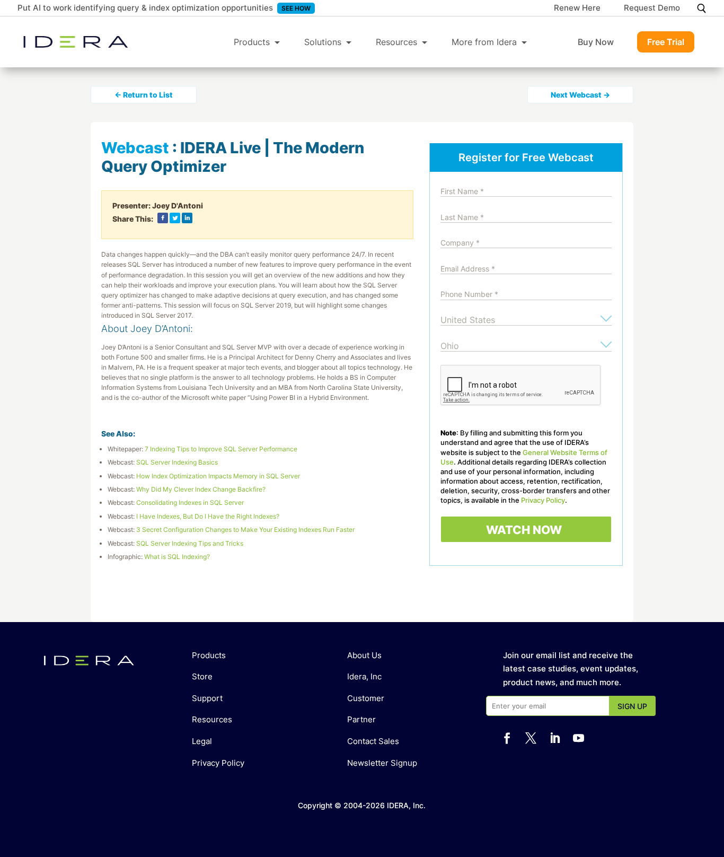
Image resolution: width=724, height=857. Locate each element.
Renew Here (577, 8)
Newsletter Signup (382, 763)
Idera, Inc (364, 676)
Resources (396, 42)
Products (252, 42)
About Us (364, 655)
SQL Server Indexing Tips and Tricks (189, 543)
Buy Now (596, 42)
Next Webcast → (580, 94)
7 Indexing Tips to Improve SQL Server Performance (221, 449)
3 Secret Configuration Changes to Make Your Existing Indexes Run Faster (245, 530)
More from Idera (484, 42)
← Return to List (143, 94)
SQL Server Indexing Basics (177, 462)
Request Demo (652, 8)
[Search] (701, 8)
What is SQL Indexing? (177, 557)
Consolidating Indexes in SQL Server (190, 502)
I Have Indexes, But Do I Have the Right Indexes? (207, 516)
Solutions (322, 42)
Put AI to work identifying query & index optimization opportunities (145, 8)
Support (207, 698)
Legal (202, 741)
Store (202, 676)
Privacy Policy (543, 500)
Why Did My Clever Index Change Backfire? (201, 489)
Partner (361, 719)
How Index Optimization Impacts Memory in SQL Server (218, 476)
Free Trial (665, 42)
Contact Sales (373, 741)
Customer (365, 698)
